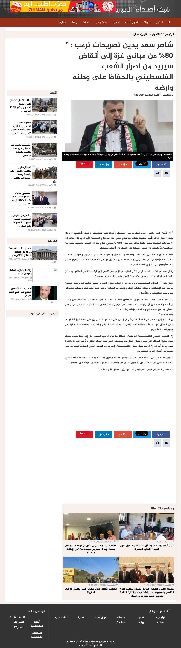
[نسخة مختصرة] (19, 617)
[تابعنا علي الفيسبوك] (10, 617)
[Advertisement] (119, 204)
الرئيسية (168, 34)
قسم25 (18, 627)
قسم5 (81, 618)
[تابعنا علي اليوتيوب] (15, 617)
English (121, 623)
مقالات (160, 623)
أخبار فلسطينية (36, 624)
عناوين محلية (141, 34)
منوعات (121, 618)
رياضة (141, 623)
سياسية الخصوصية (37, 635)
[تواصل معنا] (24, 617)
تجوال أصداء (101, 618)
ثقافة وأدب (61, 618)
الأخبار (155, 34)
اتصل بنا (19, 622)
